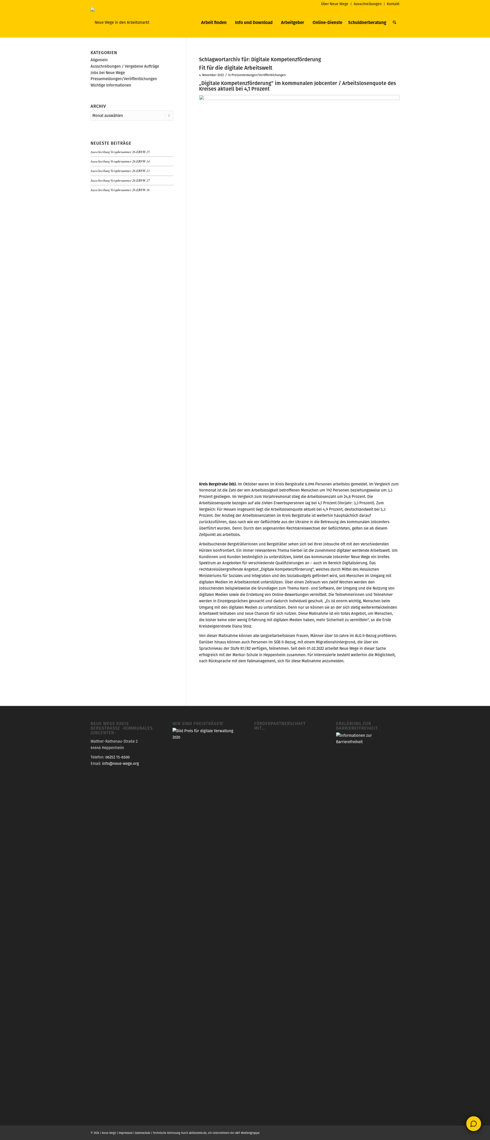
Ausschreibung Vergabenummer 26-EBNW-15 (120, 152)
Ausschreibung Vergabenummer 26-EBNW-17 (120, 180)
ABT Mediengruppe (247, 1133)
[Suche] (394, 22)
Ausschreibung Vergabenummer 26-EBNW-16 (120, 190)
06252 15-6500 (117, 757)
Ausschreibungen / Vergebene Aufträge (125, 66)
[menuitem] (334, 4)
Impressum (125, 1133)
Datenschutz (142, 1133)
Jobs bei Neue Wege (108, 72)
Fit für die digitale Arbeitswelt (235, 67)
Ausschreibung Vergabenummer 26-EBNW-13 (120, 170)
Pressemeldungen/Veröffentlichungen (258, 75)
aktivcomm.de (197, 1133)
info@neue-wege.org (120, 763)
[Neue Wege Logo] (120, 22)
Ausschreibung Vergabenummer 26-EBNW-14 (120, 161)
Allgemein (99, 60)
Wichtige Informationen (111, 85)
